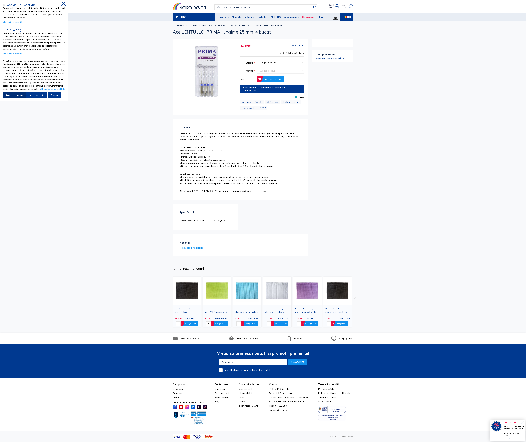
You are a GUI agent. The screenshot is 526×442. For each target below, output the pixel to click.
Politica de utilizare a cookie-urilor (334, 393)
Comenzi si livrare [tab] (249, 384)
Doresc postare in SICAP (254, 108)
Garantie (243, 401)
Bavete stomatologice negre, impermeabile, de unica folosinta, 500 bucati (337, 310)
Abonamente (291, 16)
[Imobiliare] (335, 17)
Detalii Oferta (508, 439)
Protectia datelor (326, 389)
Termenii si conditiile (261, 370)
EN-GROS (275, 16)
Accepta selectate (15, 95)
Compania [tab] (179, 384)
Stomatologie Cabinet (198, 25)
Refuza (54, 95)
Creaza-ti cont (222, 393)
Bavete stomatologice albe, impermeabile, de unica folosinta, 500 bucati (277, 310)
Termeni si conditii (327, 397)
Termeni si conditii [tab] (328, 384)
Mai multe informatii (12, 22)
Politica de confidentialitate (52, 88)
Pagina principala (180, 25)
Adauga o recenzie (191, 247)
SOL (329, 401)
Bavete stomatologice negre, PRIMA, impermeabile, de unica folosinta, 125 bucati (185, 310)
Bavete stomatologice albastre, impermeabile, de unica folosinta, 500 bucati (247, 310)
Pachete (261, 16)
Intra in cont (220, 389)
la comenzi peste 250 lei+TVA (331, 56)
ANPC (321, 401)
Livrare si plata (246, 393)
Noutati (236, 16)
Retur (241, 397)
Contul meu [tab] (221, 384)
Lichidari (249, 16)
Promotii (224, 16)
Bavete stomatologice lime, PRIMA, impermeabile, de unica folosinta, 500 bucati (217, 310)
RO (349, 16)
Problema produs (291, 102)
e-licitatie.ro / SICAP (249, 405)
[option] (187, 302)
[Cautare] (314, 7)
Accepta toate (37, 95)
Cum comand (245, 389)
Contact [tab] (273, 384)
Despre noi (178, 389)
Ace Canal (235, 25)
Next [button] (355, 297)
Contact (177, 397)
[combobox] (265, 7)
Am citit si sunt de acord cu (248, 370)
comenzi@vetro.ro (278, 410)
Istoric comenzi (222, 397)
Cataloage (308, 16)
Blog (320, 16)
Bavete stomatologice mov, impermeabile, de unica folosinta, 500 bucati (307, 310)
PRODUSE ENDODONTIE (219, 25)
